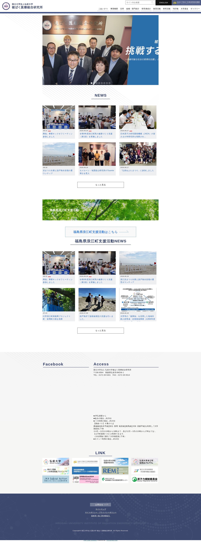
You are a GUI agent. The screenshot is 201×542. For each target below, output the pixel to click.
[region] (100, 50)
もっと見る (100, 185)
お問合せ (99, 505)
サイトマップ (101, 509)
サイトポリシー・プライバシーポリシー (101, 512)
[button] (152, 2)
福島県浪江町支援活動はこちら (95, 232)
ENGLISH (163, 3)
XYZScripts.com (112, 540)
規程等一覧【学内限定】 (100, 516)
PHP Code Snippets (90, 540)
